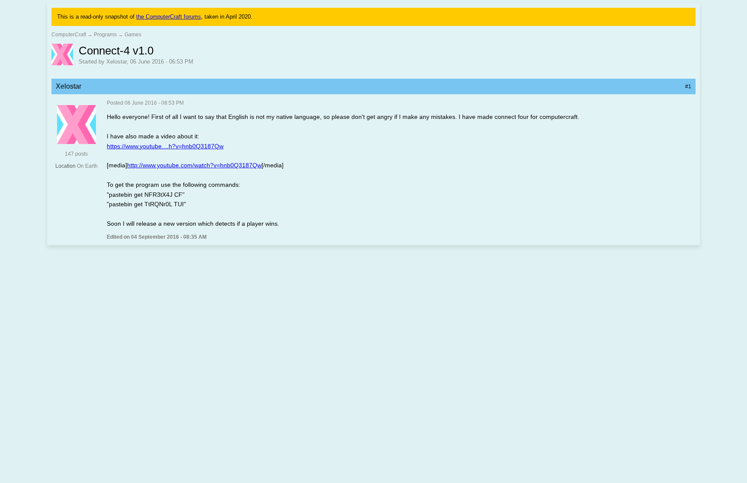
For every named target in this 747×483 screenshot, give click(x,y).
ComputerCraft (68, 35)
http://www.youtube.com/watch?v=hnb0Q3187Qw (194, 165)
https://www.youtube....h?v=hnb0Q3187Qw (165, 146)
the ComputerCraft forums (168, 16)
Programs (105, 35)
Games (132, 35)
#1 (688, 86)
